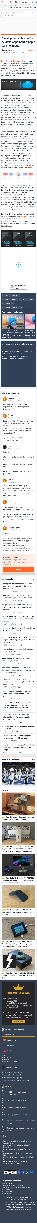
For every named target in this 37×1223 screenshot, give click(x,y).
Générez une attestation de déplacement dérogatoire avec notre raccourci (15, 1162)
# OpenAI (28, 7)
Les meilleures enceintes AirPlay (14, 1072)
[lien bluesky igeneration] (31, 1172)
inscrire (23, 216)
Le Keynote (5, 1059)
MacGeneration (12, 1040)
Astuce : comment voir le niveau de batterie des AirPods (17, 1154)
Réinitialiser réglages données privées (18, 1209)
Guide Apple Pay (7, 1147)
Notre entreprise (7, 1191)
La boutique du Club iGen (10, 1061)
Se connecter (18, 570)
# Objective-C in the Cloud (12, 307)
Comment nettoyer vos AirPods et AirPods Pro (16, 1145)
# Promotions (7, 7)
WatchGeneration (12, 1051)
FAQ (30, 168)
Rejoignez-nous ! (18, 1021)
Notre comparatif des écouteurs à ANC (16, 1080)
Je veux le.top (6, 1057)
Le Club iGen (10, 1034)
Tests (5, 790)
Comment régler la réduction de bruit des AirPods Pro (17, 1158)
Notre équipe (6, 1189)
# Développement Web (10, 295)
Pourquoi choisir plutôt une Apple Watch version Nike (17, 1150)
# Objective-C (7, 303)
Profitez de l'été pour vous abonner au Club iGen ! (18, 14)
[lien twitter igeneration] (27, 1172)
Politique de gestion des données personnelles (16, 1187)
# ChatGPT (18, 7)
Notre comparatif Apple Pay (13, 1078)
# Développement (26, 299)
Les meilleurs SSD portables (13, 1075)
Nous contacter (7, 1193)
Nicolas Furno (7, 50)
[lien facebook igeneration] (23, 1172)
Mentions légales (7, 1183)
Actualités (7, 579)
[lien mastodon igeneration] (19, 1172)
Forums (4, 1055)
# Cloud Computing (9, 299)
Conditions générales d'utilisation (12, 1185)
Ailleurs (32, 51)
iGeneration (10, 1045)
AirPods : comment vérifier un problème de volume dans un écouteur (18, 1142)
